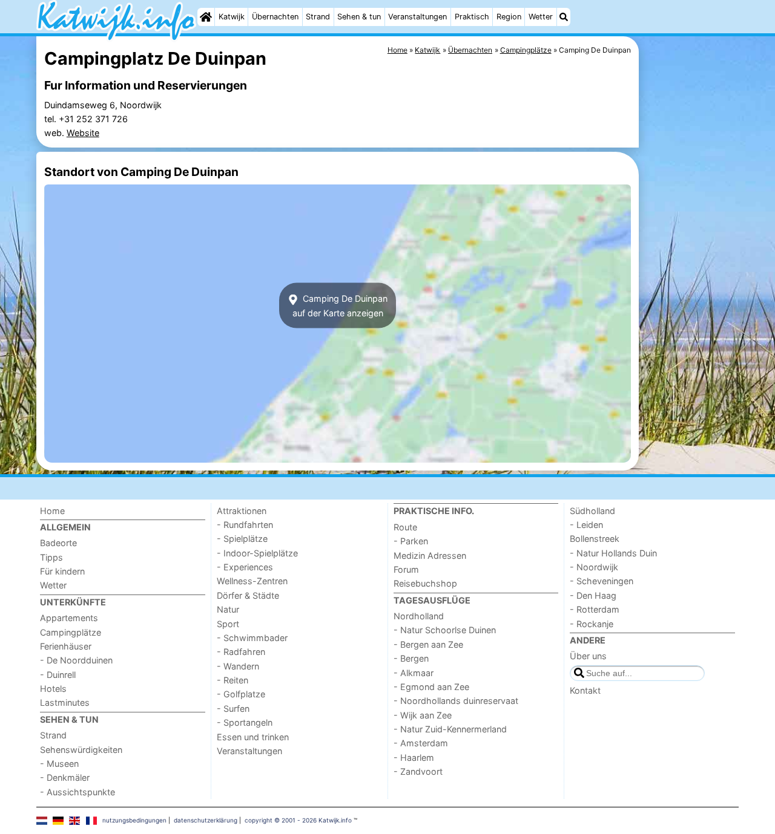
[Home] (205, 17)
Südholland (592, 511)
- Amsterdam (421, 743)
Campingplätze (70, 632)
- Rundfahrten (245, 525)
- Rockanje (591, 624)
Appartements (69, 618)
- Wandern (238, 666)
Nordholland (419, 616)
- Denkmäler (65, 777)
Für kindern (62, 571)
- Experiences (245, 567)
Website (83, 133)
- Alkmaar (414, 673)
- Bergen (411, 658)
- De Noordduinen (76, 660)
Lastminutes (65, 702)
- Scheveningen (601, 581)
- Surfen (233, 708)
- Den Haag (593, 595)
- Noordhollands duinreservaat (456, 701)
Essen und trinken (253, 737)
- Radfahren (241, 652)
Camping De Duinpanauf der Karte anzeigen (340, 305)
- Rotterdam (594, 609)
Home (52, 511)
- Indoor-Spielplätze (257, 553)
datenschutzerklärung (205, 820)
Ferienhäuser (65, 646)
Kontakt (585, 690)
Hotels (53, 688)
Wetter (541, 16)
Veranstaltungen (417, 16)
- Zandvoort (418, 771)
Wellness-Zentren (252, 581)
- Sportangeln (244, 722)
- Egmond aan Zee (431, 687)
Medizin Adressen (430, 555)
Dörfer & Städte (248, 595)
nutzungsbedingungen (134, 820)
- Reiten (232, 680)
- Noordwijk (594, 567)
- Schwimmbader (252, 638)
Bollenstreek (594, 538)
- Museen (59, 763)
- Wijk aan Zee (423, 715)
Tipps (51, 557)
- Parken (411, 541)
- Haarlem (414, 757)
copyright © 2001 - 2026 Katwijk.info (298, 820)
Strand (318, 16)
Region (508, 16)
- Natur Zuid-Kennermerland (450, 729)
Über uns (588, 656)
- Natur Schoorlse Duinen (445, 630)
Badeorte (58, 543)
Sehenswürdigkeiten (81, 749)
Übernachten (275, 16)
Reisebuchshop (425, 583)
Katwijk (232, 16)
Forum (406, 569)
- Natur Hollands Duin (613, 553)
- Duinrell (58, 674)
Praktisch (472, 16)
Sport (228, 624)
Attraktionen (241, 511)
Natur (228, 609)
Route (405, 527)
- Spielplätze (242, 538)
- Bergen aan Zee (428, 644)
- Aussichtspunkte (77, 792)
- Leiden (586, 525)
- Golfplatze (241, 694)
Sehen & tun (359, 16)
